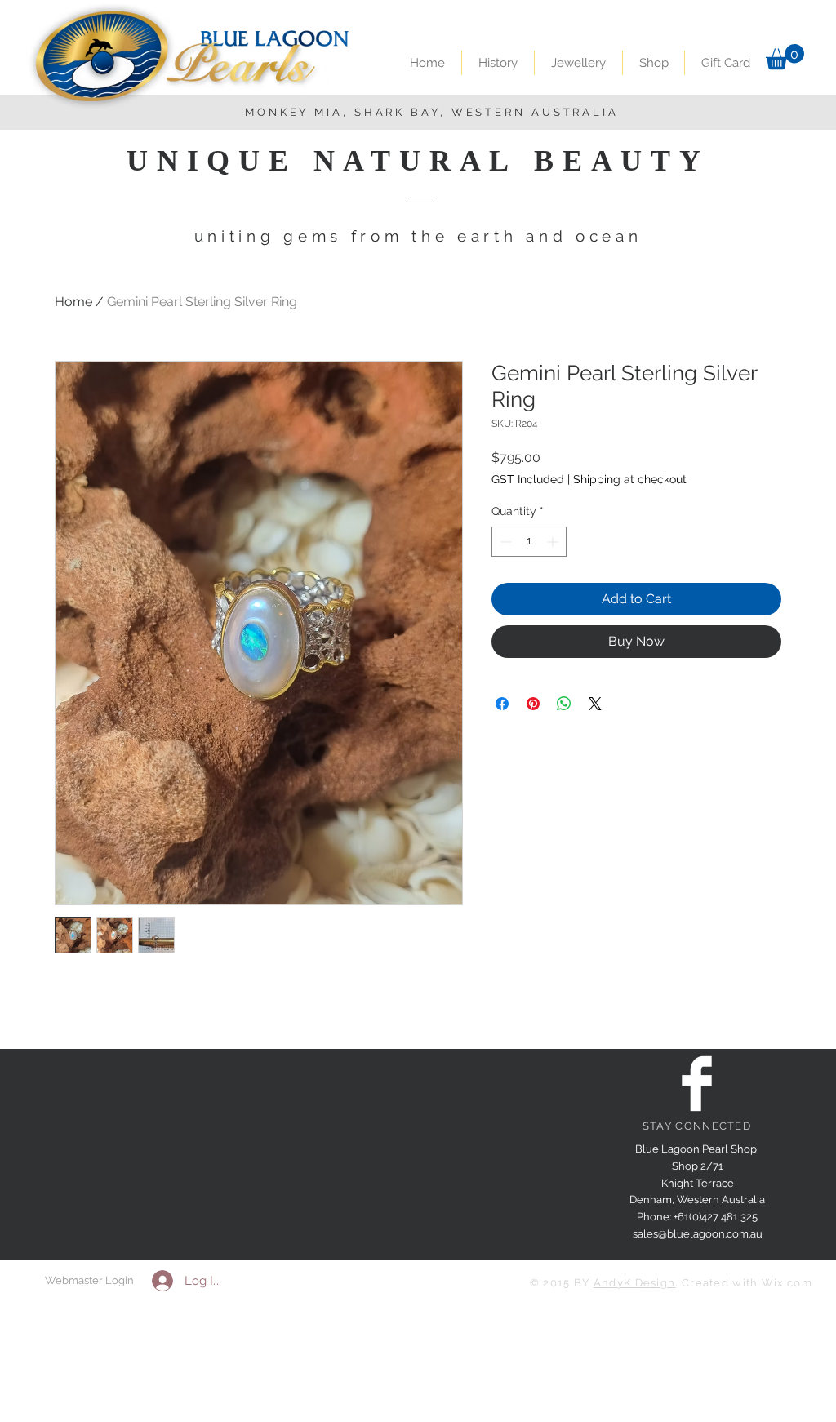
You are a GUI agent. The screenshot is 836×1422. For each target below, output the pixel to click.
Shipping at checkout (630, 479)
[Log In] (158, 1280)
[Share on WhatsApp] (564, 703)
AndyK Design (635, 1283)
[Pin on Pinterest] (533, 703)
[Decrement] (504, 541)
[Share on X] (595, 703)
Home (73, 301)
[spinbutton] (529, 541)
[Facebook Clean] (697, 1083)
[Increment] (554, 541)
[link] (785, 56)
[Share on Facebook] (502, 703)
